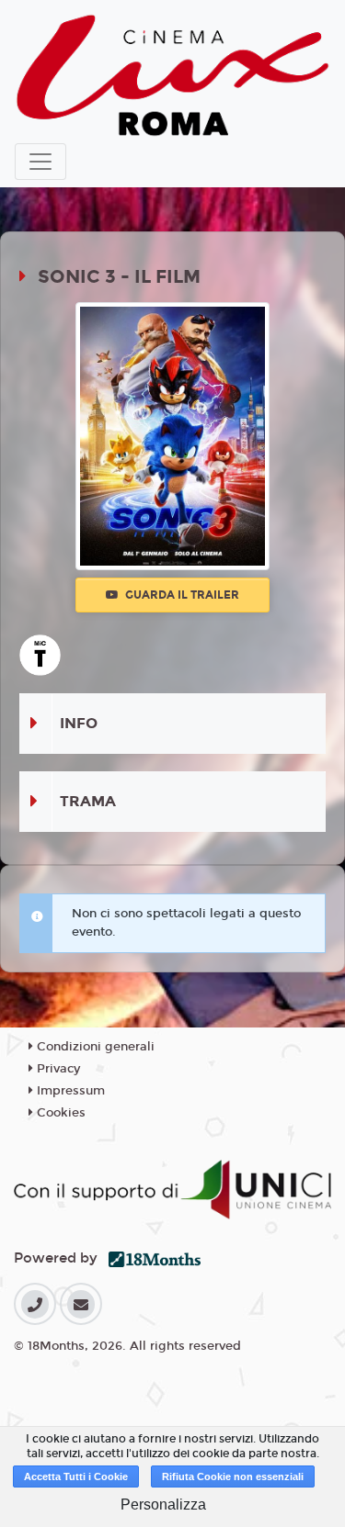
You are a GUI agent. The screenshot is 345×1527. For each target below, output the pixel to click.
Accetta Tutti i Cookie (76, 1476)
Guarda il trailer (180, 595)
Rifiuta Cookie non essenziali (233, 1476)
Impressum (69, 1090)
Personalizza (163, 1504)
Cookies (59, 1113)
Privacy (56, 1068)
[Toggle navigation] (40, 161)
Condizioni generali (94, 1046)
